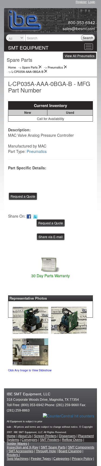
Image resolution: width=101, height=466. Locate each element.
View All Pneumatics (80, 55)
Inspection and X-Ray (22, 447)
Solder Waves (17, 444)
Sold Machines (18, 459)
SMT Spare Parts (53, 447)
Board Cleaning (70, 451)
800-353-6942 (81, 23)
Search (88, 37)
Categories (61, 459)
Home (11, 436)
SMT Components (81, 447)
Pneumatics (37, 151)
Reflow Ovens (72, 440)
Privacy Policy (82, 459)
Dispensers (67, 436)
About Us (25, 436)
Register (81, 2)
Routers (13, 455)
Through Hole (46, 451)
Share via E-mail (51, 236)
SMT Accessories (20, 451)
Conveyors (29, 440)
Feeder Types (41, 459)
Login (91, 2)
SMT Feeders (50, 440)
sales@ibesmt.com (79, 28)
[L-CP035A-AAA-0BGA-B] (30, 319)
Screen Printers (45, 436)
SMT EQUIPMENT (28, 47)
